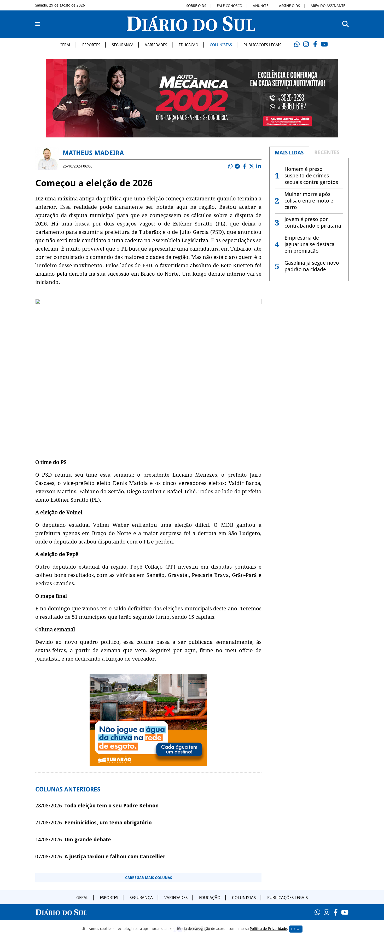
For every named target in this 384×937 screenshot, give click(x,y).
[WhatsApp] (297, 44)
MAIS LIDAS (289, 152)
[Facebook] (315, 44)
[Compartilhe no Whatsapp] (230, 166)
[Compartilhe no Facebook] (244, 166)
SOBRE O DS (196, 6)
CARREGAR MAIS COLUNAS (148, 878)
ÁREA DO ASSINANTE (328, 6)
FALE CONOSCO (229, 6)
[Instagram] (306, 44)
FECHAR (295, 929)
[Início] (191, 29)
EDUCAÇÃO (188, 45)
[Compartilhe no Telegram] (237, 166)
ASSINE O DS (289, 6)
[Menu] (37, 24)
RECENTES (326, 152)
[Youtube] (324, 44)
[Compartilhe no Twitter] (251, 166)
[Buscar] (345, 24)
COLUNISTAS (221, 45)
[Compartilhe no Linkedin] (258, 166)
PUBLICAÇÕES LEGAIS (262, 45)
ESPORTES (91, 45)
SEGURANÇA (122, 45)
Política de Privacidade (268, 929)
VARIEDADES (156, 45)
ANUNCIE (260, 6)
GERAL (65, 45)
